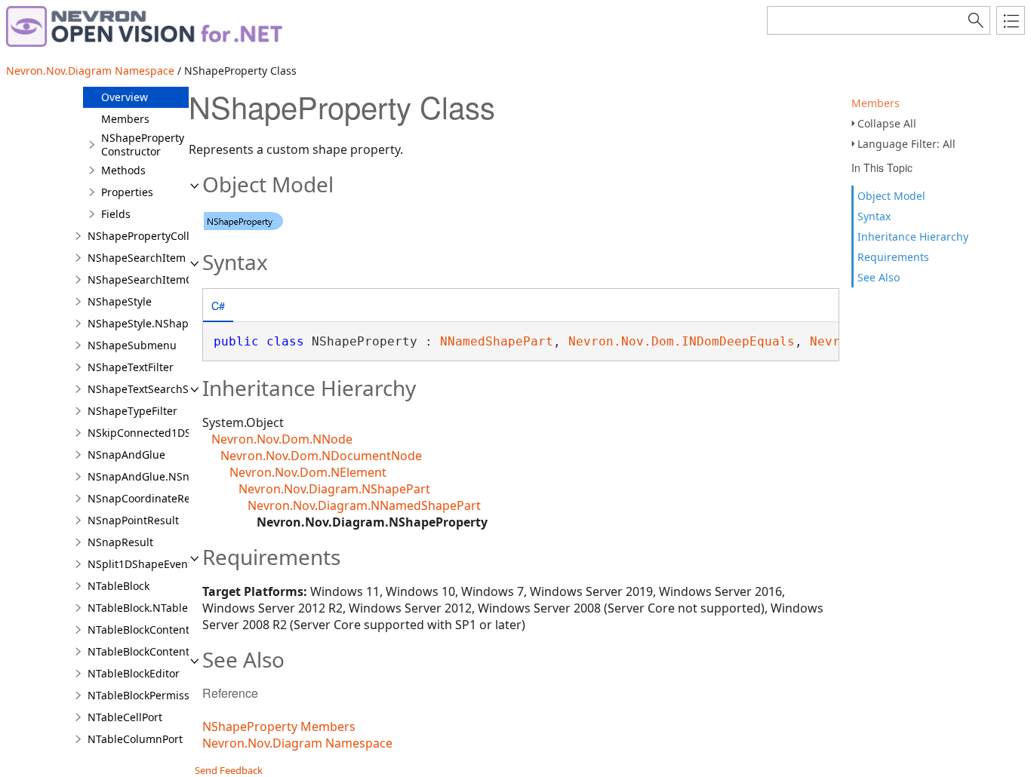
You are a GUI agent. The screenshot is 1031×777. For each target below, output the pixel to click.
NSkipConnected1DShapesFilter (168, 432)
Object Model (891, 196)
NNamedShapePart (496, 341)
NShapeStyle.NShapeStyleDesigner (176, 323)
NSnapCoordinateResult (148, 498)
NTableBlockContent (138, 629)
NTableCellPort (125, 717)
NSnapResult (120, 542)
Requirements (893, 257)
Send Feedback (229, 770)
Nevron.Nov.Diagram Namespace (90, 70)
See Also (878, 277)
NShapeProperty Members (278, 726)
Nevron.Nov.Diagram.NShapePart (334, 489)
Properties (127, 192)
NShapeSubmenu (132, 345)
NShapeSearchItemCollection (161, 279)
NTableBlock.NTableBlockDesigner (174, 607)
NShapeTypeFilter (132, 411)
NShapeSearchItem (137, 257)
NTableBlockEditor (134, 673)
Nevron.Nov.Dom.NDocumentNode (321, 455)
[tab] (218, 306)
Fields (116, 214)
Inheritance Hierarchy (912, 236)
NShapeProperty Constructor (142, 144)
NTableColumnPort (135, 739)
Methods (123, 170)
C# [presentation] (218, 305)
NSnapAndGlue (126, 454)
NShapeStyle (120, 301)
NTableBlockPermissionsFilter (162, 695)
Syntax (874, 216)
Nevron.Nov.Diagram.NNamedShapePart (364, 505)
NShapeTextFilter (131, 367)
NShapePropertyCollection (154, 236)
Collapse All (886, 123)
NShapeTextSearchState (148, 389)
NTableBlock (118, 586)
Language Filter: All (906, 144)
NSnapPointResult (133, 520)
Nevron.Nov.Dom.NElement (307, 472)
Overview (124, 97)
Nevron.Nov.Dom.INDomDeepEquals (681, 341)
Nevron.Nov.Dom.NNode (281, 439)
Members (875, 103)
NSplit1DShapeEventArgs (151, 564)
